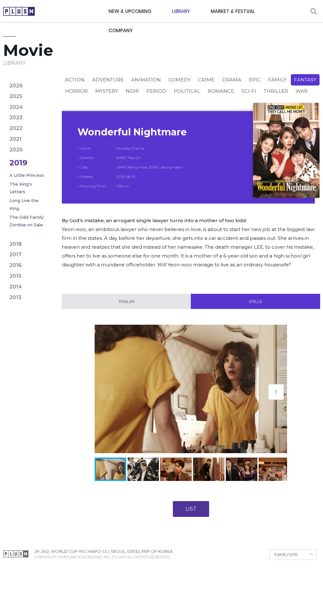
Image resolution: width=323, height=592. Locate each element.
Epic (255, 80)
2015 (15, 276)
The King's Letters (20, 187)
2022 (15, 128)
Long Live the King (23, 204)
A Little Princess (26, 175)
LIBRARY (181, 11)
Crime (206, 80)
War (302, 91)
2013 (15, 297)
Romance (221, 91)
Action (75, 80)
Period (156, 91)
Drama (231, 80)
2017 (15, 255)
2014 (15, 287)
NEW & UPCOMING (130, 11)
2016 (15, 265)
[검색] (313, 11)
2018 (15, 244)
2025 (15, 96)
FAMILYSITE (286, 554)
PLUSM (19, 11)
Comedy (179, 80)
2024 (16, 107)
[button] (276, 392)
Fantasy (305, 80)
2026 (16, 86)
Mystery (106, 91)
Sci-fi (249, 91)
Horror (76, 91)
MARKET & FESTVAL (233, 11)
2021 (15, 139)
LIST (191, 509)
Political (187, 91)
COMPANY (121, 30)
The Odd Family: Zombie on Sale (26, 221)
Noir (132, 91)
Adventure (108, 80)
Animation (146, 80)
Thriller (276, 91)
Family (277, 80)
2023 (15, 118)
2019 (18, 162)
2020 (16, 150)
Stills (255, 301)
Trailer (126, 301)
